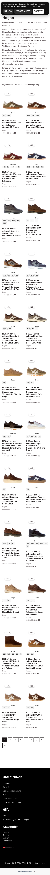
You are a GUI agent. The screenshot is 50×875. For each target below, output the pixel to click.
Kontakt (6, 787)
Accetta (38, 11)
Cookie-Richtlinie (10, 798)
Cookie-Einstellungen (12, 802)
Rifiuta (8, 11)
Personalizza (22, 11)
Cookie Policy (35, 6)
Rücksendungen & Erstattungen (16, 819)
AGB (4, 795)
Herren (6, 832)
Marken (6, 838)
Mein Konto (7, 841)
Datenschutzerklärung (12, 791)
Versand (6, 816)
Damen (6, 835)
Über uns (6, 783)
